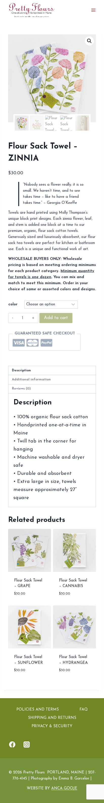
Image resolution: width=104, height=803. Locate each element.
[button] (89, 40)
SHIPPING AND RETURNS (52, 718)
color (12, 304)
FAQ (84, 710)
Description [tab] (21, 370)
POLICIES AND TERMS (37, 710)
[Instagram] (26, 744)
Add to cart (56, 318)
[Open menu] (93, 10)
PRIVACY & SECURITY (52, 726)
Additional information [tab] (31, 379)
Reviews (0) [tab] (21, 388)
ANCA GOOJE (64, 788)
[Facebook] (12, 744)
